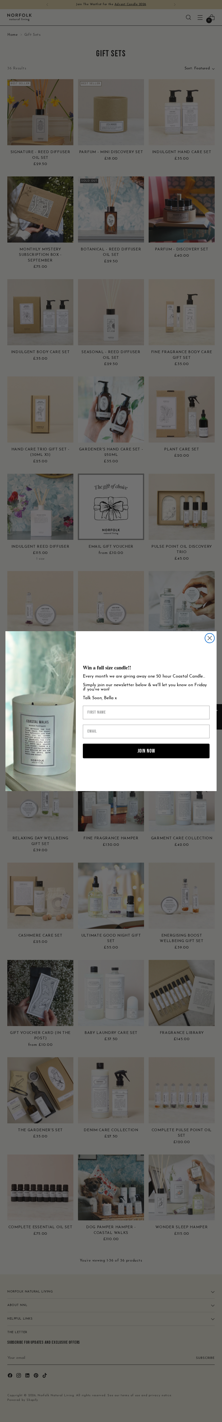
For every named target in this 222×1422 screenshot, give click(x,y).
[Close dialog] (209, 638)
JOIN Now (146, 751)
